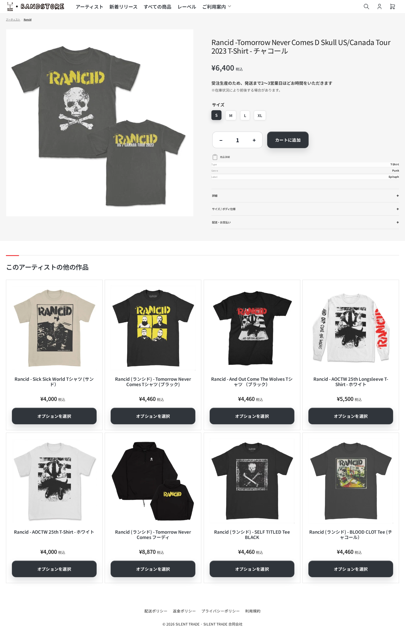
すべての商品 (157, 6)
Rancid (28, 19)
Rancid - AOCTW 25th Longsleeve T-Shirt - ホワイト (350, 381)
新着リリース (123, 6)
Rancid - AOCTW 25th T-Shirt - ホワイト (54, 532)
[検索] (366, 6)
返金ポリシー (184, 611)
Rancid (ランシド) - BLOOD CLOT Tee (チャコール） (350, 534)
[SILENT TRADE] (35, 6)
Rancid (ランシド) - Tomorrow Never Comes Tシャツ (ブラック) (153, 381)
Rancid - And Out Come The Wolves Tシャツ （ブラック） (252, 381)
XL (260, 115)
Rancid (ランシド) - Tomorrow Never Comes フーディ (153, 534)
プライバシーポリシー (220, 611)
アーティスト (89, 6)
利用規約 (253, 611)
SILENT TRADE (188, 623)
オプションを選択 (54, 416)
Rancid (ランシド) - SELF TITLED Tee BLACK (252, 534)
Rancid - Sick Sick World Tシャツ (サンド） (54, 381)
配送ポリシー (156, 611)
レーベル (186, 6)
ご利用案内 (214, 6)
